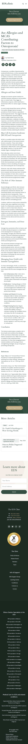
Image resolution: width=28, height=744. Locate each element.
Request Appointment (14, 20)
